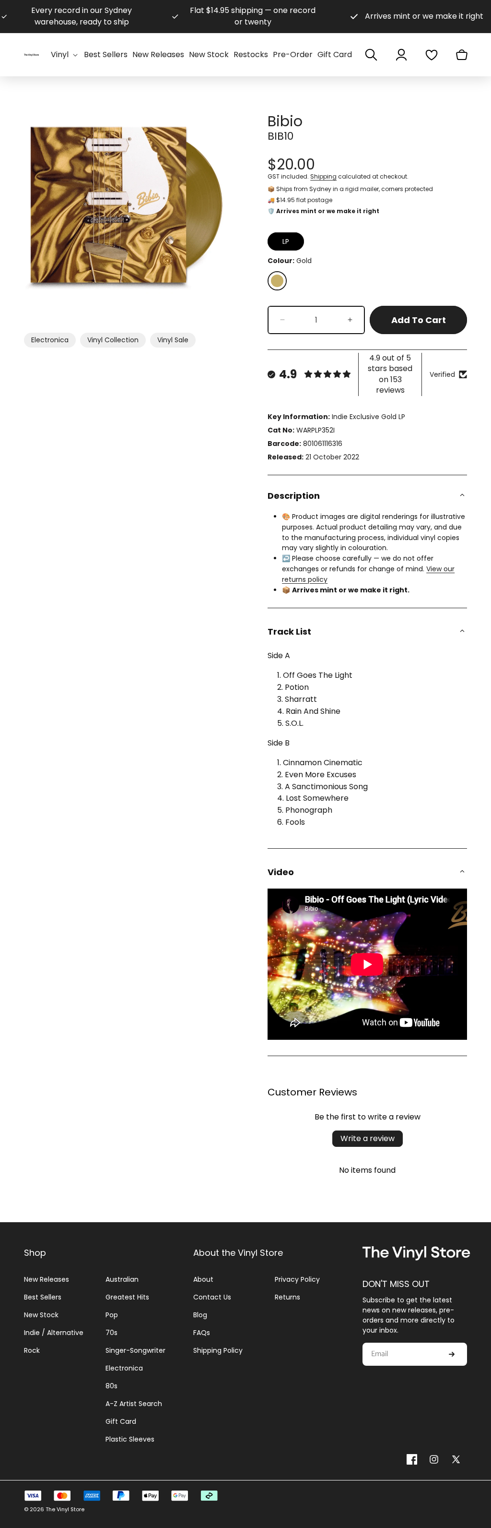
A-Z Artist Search (133, 1403)
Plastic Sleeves (129, 1439)
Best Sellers (42, 1297)
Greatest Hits (127, 1297)
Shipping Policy (218, 1350)
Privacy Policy (297, 1279)
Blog (200, 1315)
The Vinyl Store (65, 1509)
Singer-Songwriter (135, 1350)
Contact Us (212, 1297)
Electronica (50, 340)
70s (111, 1332)
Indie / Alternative (53, 1332)
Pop (111, 1315)
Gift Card (120, 1421)
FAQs (201, 1332)
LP (285, 241)
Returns (287, 1297)
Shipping (323, 176)
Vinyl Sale (172, 340)
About (203, 1279)
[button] (65, 55)
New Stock (41, 1315)
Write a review (367, 1138)
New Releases (46, 1279)
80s (111, 1386)
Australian (122, 1279)
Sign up (451, 1354)
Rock (32, 1350)
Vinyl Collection (113, 340)
